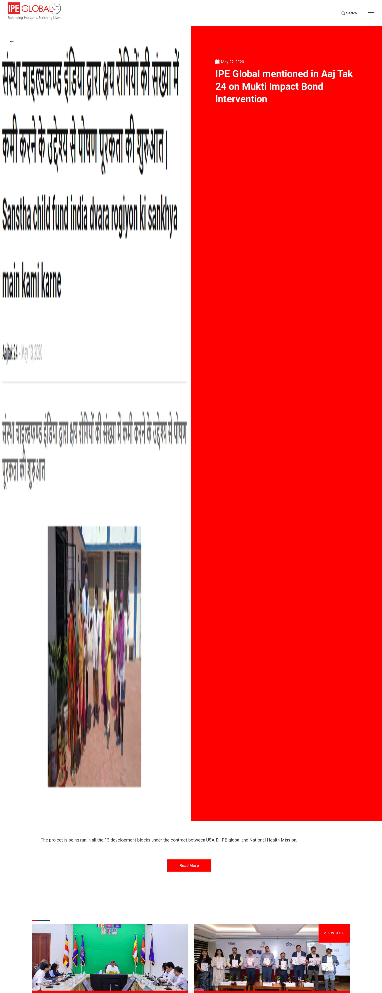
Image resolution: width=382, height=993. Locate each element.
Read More (189, 865)
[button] (372, 13)
